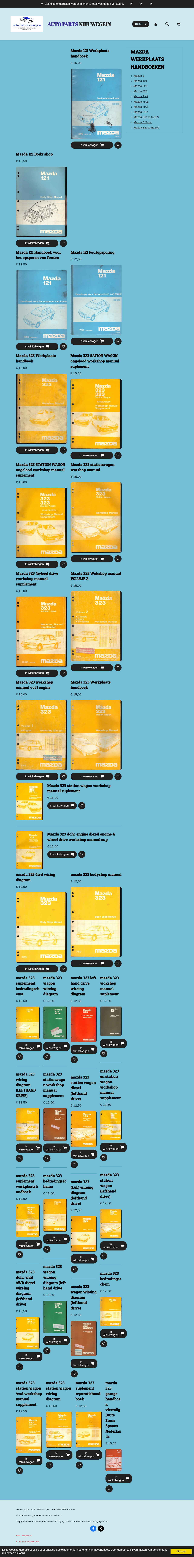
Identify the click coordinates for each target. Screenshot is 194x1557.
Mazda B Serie (143, 122)
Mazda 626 (140, 91)
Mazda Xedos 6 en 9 (146, 117)
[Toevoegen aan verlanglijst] (118, 145)
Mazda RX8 (141, 96)
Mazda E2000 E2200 (146, 127)
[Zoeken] (167, 24)
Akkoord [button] (181, 1551)
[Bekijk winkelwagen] (178, 24)
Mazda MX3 (141, 101)
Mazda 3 (139, 75)
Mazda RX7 (141, 111)
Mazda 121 (140, 80)
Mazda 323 (140, 86)
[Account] (156, 24)
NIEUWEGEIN (79, 24)
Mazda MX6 (141, 106)
